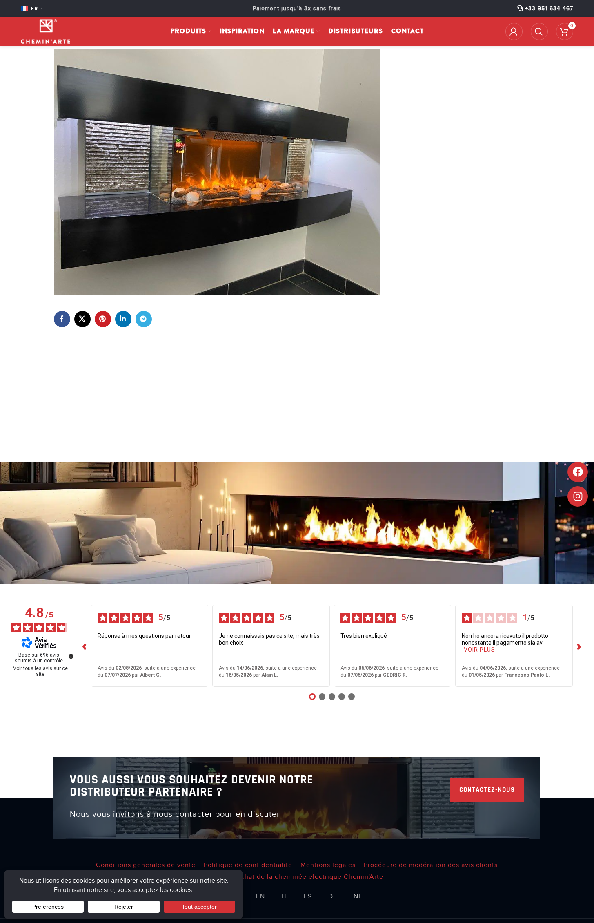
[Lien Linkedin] (123, 319)
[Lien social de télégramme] (144, 319)
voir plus (479, 649)
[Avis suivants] (579, 646)
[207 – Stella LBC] (217, 172)
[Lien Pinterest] (103, 319)
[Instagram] (577, 496)
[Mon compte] (514, 31)
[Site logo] (45, 31)
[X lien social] (82, 319)
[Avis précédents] (84, 646)
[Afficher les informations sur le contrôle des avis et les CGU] (71, 656)
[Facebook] (577, 472)
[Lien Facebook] (62, 319)
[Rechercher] (539, 31)
